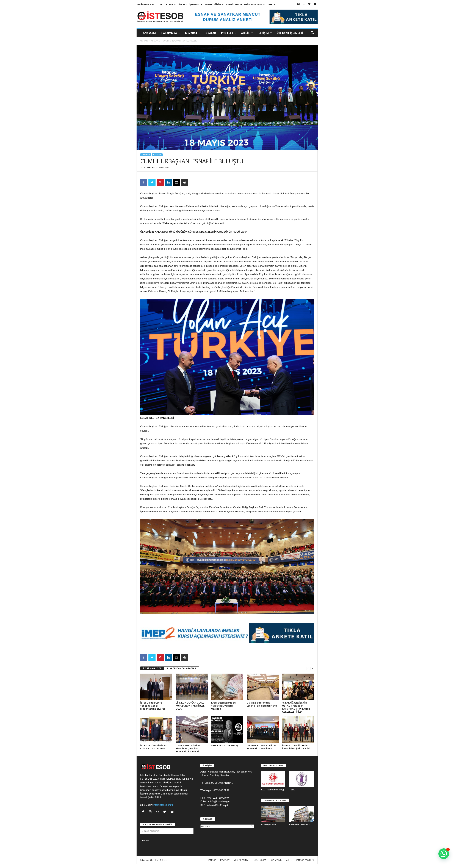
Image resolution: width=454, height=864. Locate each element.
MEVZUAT (191, 33)
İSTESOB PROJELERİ (305, 860)
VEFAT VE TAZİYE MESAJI (225, 745)
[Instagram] (298, 4)
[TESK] (301, 779)
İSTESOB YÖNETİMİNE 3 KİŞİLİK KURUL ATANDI (153, 747)
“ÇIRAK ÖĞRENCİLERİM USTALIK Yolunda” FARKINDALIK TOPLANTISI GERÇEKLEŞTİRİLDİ (296, 707)
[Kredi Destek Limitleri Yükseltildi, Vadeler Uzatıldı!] (227, 687)
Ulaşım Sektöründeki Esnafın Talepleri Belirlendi (262, 704)
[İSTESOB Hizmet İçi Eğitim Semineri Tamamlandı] (263, 729)
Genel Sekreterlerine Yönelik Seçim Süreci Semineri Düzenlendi (188, 748)
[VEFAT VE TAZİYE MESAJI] (227, 729)
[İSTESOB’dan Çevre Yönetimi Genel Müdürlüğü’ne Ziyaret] (156, 687)
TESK (292, 789)
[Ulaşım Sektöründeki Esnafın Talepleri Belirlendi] (263, 687)
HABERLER (157, 155)
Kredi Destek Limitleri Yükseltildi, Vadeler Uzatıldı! (223, 705)
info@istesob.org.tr (163, 805)
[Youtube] (315, 4)
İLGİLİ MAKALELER (152, 668)
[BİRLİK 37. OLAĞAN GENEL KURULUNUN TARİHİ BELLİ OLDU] (192, 687)
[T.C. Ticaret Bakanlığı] (273, 779)
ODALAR (211, 33)
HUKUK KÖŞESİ (259, 860)
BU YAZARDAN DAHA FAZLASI (181, 668)
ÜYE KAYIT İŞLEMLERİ (189, 4)
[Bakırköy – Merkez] (301, 814)
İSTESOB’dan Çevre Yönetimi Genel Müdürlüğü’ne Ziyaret (152, 705)
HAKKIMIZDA (169, 33)
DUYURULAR (166, 4)
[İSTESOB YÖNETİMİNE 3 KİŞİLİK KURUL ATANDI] (156, 729)
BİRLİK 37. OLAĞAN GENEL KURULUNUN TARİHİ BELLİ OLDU (190, 705)
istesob (150, 167)
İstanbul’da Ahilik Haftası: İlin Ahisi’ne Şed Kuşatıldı (296, 747)
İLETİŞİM (263, 33)
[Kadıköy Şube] (273, 814)
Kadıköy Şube (268, 824)
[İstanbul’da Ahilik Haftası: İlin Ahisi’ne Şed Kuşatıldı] (298, 729)
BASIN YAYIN (276, 860)
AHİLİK (245, 33)
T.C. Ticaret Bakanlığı (272, 789)
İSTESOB (212, 860)
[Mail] (304, 4)
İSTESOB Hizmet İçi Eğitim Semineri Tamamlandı (261, 747)
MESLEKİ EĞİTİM (213, 4)
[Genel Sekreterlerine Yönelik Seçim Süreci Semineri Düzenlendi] (192, 729)
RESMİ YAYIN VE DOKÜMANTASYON (244, 4)
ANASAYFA (149, 33)
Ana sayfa (144, 41)
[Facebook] (293, 4)
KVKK (269, 4)
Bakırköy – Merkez (299, 824)
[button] (312, 33)
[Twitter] (309, 4)
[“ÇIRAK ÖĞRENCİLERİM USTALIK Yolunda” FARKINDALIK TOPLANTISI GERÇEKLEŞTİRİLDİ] (298, 687)
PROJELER (227, 33)
